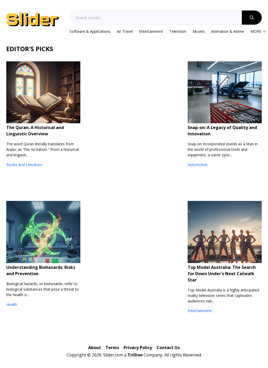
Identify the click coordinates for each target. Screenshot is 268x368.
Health (11, 304)
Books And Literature (24, 164)
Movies (199, 31)
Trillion (135, 355)
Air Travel (125, 31)
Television (177, 31)
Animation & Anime (227, 31)
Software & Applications (90, 31)
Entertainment (151, 31)
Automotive (198, 164)
